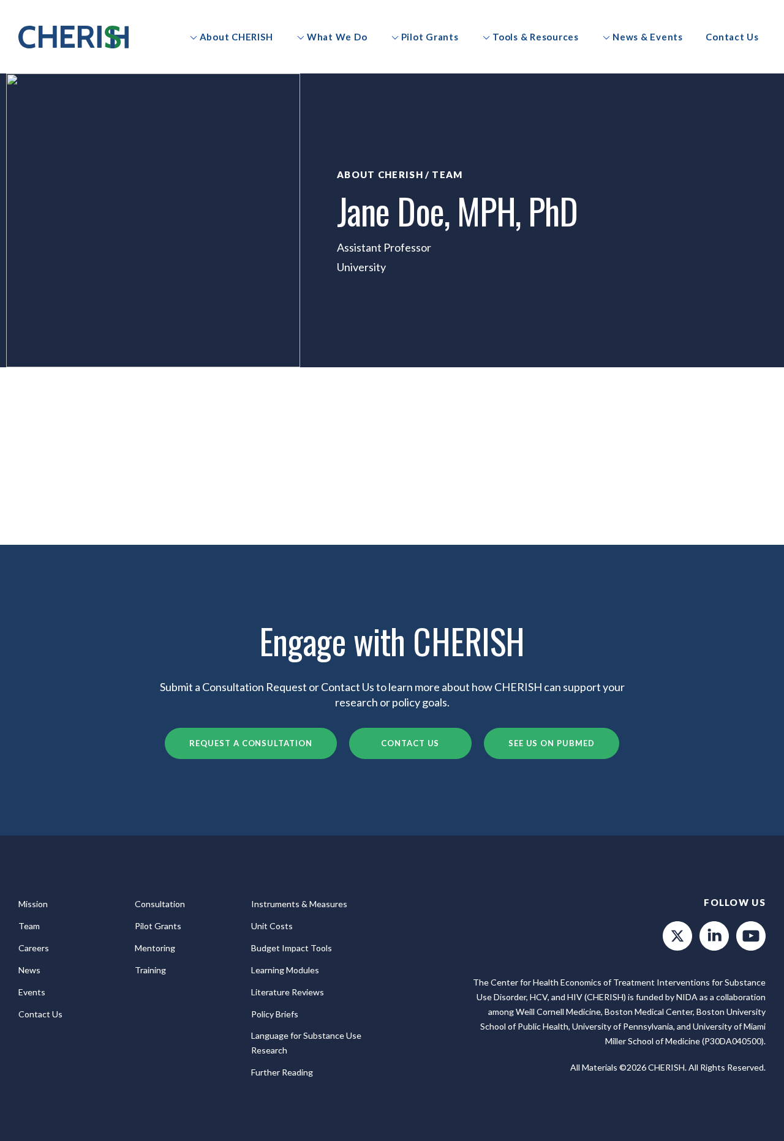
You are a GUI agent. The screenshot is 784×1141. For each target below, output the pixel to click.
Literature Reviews (287, 992)
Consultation (160, 904)
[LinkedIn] (714, 936)
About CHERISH (380, 174)
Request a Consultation (250, 743)
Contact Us (410, 743)
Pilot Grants (158, 926)
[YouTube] (751, 936)
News (29, 970)
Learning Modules (285, 970)
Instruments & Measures (299, 904)
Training (150, 970)
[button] (231, 36)
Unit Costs (272, 926)
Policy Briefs (274, 1014)
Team (447, 174)
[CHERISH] (73, 37)
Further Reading (282, 1072)
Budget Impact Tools (291, 948)
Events (31, 992)
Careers (33, 948)
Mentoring (155, 948)
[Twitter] (677, 936)
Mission (33, 904)
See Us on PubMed (551, 743)
